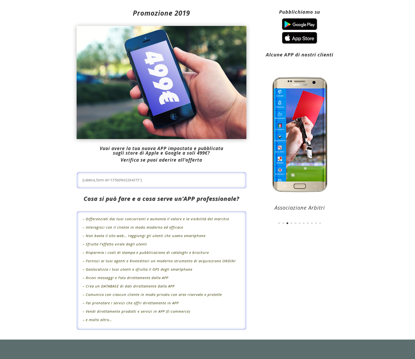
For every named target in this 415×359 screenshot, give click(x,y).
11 (320, 223)
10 (316, 223)
